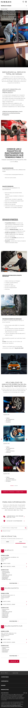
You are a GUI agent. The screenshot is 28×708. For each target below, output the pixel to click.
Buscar (25, 529)
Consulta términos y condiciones (13, 491)
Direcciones (6, 563)
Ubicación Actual (6, 530)
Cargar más (13, 661)
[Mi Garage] (23, 2)
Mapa (7, 541)
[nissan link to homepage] (6, 1)
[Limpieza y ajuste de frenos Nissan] (3, 439)
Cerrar (24, 692)
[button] (26, 1)
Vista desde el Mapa (9, 566)
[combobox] (14, 528)
